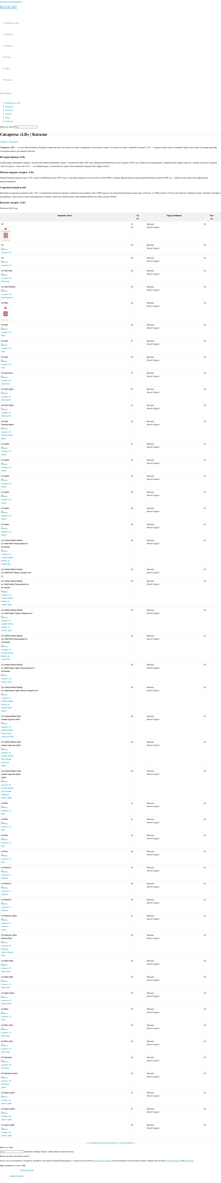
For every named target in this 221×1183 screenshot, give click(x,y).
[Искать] (39, 127)
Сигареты (9, 110)
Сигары (8, 114)
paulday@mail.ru (173, 1161)
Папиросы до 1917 (13, 103)
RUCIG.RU (8, 7)
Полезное (9, 121)
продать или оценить (102, 1161)
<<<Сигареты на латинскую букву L (102, 1143)
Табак (7, 117)
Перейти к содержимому (11, 2)
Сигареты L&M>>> (126, 1143)
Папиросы (9, 106)
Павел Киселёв (27, 1170)
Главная (3, 142)
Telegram (190, 1161)
